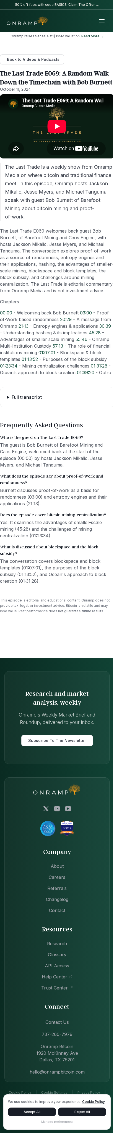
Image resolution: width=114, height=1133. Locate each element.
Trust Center (52, 1007)
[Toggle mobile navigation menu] (101, 20)
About (54, 886)
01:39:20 (85, 372)
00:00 (6, 313)
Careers (55, 897)
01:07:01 (46, 352)
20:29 (66, 319)
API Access (55, 985)
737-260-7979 (55, 1054)
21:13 (23, 326)
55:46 (81, 339)
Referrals (55, 908)
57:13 (58, 346)
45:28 (95, 332)
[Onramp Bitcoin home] (55, 809)
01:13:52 (30, 359)
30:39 (105, 326)
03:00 (86, 313)
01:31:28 (99, 366)
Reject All (79, 1112)
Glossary (55, 974)
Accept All (30, 1112)
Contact (55, 930)
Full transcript (27, 417)
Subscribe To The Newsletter (55, 760)
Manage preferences (55, 1122)
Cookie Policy (19, 1102)
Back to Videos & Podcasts (33, 59)
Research (55, 963)
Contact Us (55, 1042)
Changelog (55, 919)
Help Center (52, 996)
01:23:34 (8, 366)
